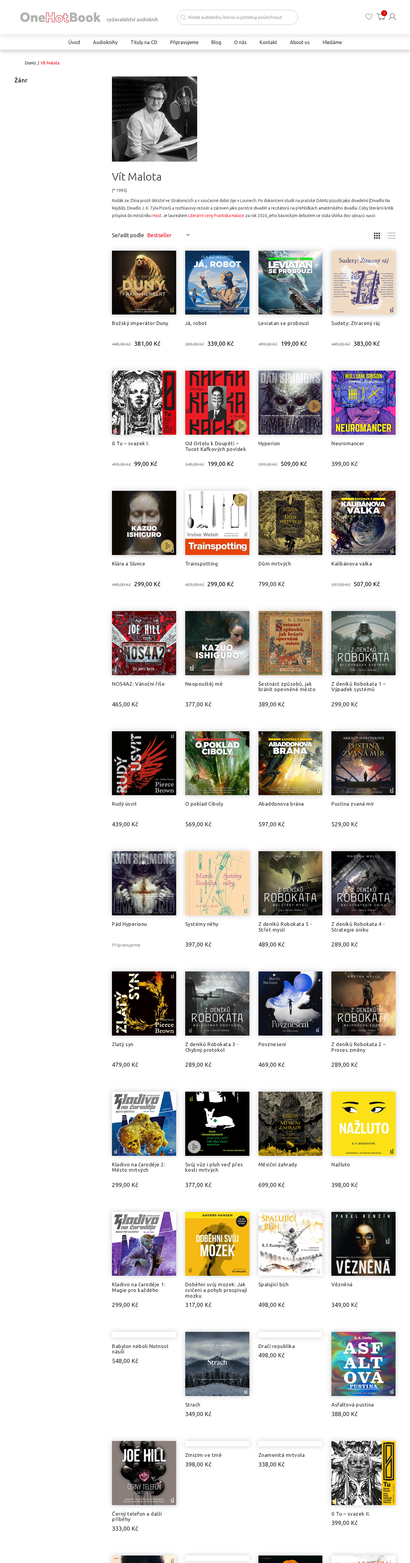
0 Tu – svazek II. (350, 1519)
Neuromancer (347, 443)
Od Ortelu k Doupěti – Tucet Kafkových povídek (215, 446)
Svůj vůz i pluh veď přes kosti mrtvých (214, 1167)
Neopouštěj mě (204, 684)
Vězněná (342, 1284)
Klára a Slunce (128, 563)
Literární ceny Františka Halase (216, 215)
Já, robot (196, 323)
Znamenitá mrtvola (281, 1519)
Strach (192, 1404)
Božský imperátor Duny (140, 323)
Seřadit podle (128, 235)
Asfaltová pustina (352, 1404)
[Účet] (392, 16)
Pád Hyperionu (129, 924)
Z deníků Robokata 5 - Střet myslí (285, 926)
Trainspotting (201, 563)
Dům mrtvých (274, 563)
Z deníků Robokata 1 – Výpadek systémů (358, 686)
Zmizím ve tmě (203, 1519)
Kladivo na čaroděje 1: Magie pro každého (138, 1287)
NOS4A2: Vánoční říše (138, 684)
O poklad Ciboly (204, 804)
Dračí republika (276, 1404)
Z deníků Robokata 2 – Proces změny (358, 1047)
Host (156, 215)
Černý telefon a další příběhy (137, 1522)
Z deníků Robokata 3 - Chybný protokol (212, 1047)
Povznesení (272, 1044)
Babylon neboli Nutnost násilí (140, 1407)
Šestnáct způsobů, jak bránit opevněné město (287, 686)
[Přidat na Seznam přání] (171, 258)
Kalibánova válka (351, 563)
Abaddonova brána (281, 804)
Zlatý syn (123, 1044)
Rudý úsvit (124, 804)
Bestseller (159, 235)
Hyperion (269, 443)
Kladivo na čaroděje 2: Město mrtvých (138, 1167)
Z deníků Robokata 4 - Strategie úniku (358, 926)
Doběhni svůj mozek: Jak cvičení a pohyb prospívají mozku (216, 1289)
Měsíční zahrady (277, 1164)
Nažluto (340, 1164)
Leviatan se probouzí (283, 323)
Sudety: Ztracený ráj (355, 323)
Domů (30, 63)
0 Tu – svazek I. (130, 443)
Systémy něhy (202, 924)
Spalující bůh (273, 1284)
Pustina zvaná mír (352, 804)
